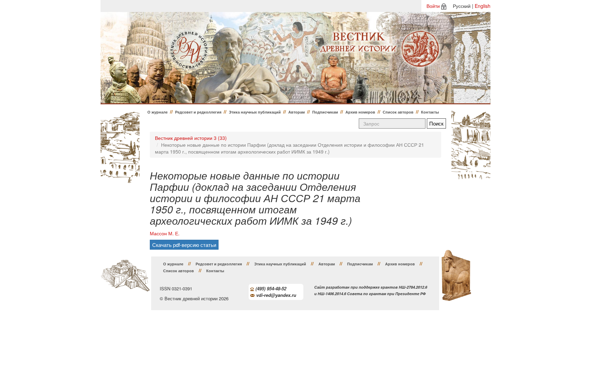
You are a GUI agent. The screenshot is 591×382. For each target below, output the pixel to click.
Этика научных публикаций (255, 112)
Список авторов (398, 112)
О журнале (157, 112)
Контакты (430, 112)
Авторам (296, 112)
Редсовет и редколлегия (198, 112)
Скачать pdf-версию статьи (184, 244)
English (482, 5)
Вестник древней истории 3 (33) (191, 137)
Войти (433, 5)
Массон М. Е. (165, 233)
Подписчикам (325, 112)
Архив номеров (360, 112)
